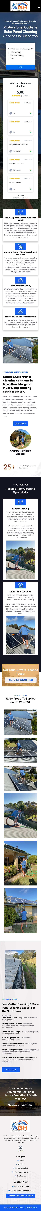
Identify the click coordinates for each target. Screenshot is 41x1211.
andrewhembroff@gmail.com (21, 1190)
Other (12, 58)
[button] (39, 7)
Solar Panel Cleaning (16, 55)
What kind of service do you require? (20, 49)
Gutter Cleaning (15, 52)
